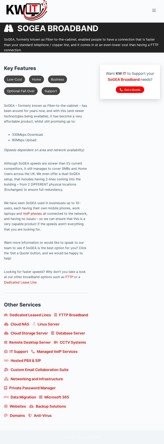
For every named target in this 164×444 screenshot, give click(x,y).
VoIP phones (32, 214)
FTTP (69, 277)
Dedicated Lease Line (20, 282)
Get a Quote (132, 89)
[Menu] (154, 10)
